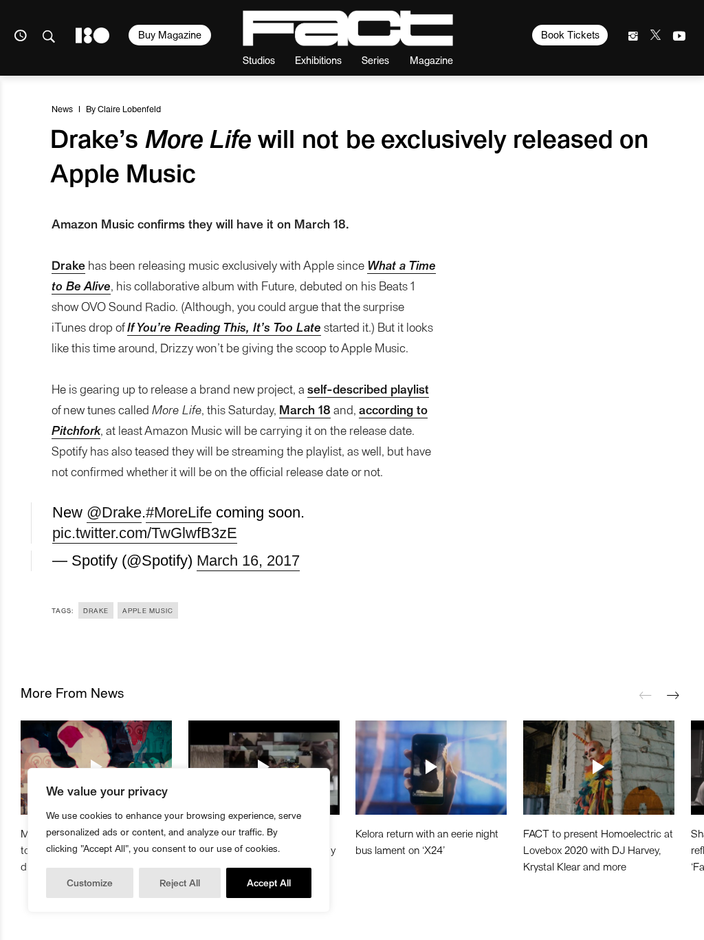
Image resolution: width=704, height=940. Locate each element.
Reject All (180, 882)
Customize (90, 882)
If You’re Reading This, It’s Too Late (224, 326)
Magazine (431, 59)
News (62, 108)
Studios (259, 59)
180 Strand (92, 35)
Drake (68, 264)
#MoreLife (179, 512)
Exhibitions (318, 59)
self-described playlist (368, 388)
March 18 (305, 409)
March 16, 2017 (248, 560)
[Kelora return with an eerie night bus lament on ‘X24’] (431, 767)
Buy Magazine (169, 34)
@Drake (114, 512)
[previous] (645, 696)
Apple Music (147, 610)
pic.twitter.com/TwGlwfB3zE (144, 533)
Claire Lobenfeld (129, 108)
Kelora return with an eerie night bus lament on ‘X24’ (426, 841)
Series (375, 59)
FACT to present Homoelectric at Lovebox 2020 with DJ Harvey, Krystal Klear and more (598, 849)
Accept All (269, 882)
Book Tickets (570, 34)
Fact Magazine (348, 28)
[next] (673, 696)
